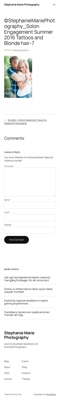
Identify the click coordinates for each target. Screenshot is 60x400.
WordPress (51, 394)
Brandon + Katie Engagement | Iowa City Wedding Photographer (25, 121)
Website (7, 224)
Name (7, 199)
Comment (9, 166)
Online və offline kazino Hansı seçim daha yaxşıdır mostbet (28, 290)
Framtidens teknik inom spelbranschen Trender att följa (27, 313)
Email (7, 212)
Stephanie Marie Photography (21, 4)
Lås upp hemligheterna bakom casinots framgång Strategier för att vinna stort (27, 279)
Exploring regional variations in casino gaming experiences (26, 302)
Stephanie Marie (21, 50)
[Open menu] (54, 4)
